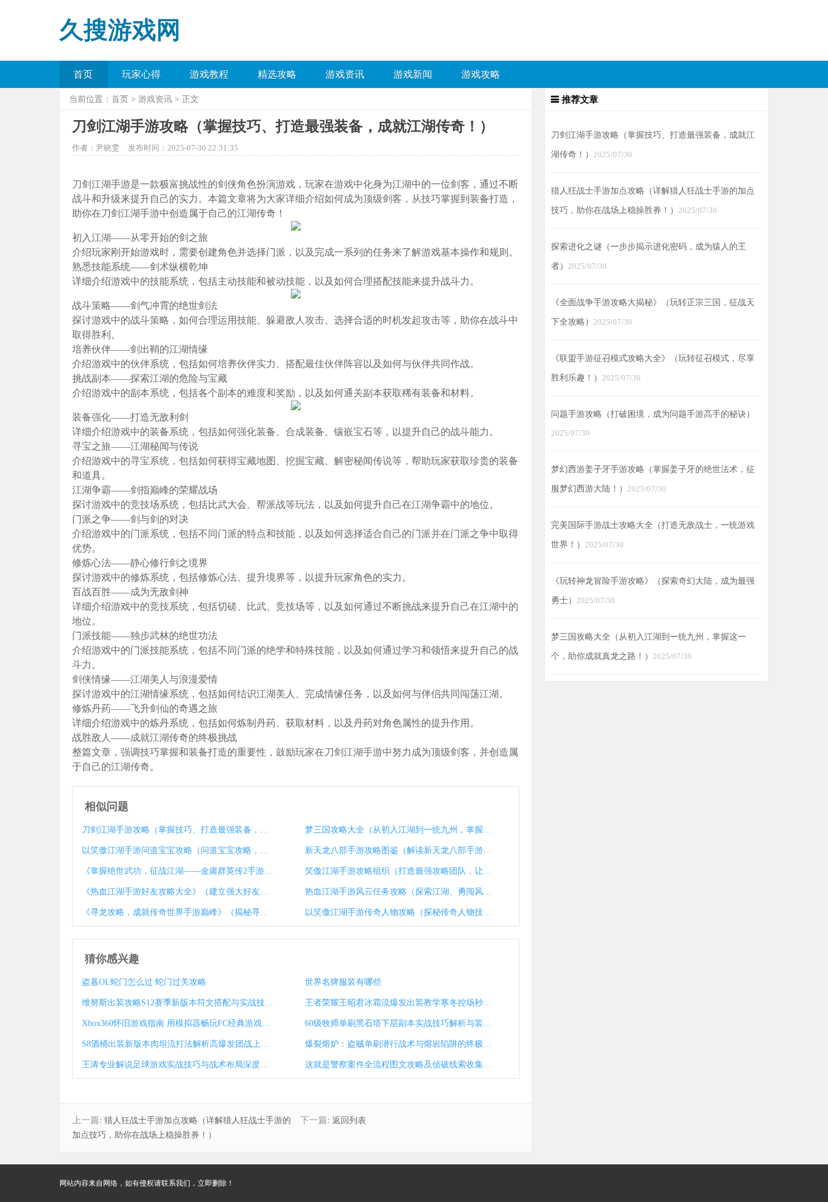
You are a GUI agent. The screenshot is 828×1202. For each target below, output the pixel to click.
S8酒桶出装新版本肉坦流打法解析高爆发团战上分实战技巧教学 (177, 1043)
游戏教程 (209, 74)
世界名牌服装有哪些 (343, 982)
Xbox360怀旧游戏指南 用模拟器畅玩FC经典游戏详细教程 (177, 1023)
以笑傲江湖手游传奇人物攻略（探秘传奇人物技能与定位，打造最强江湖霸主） (400, 912)
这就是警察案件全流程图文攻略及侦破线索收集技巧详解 (400, 1064)
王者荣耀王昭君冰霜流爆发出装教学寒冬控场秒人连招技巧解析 (400, 1002)
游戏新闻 (412, 74)
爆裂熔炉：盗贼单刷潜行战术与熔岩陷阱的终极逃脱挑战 (400, 1043)
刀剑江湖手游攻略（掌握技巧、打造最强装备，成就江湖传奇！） (177, 829)
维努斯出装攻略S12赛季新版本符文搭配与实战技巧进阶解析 (177, 1002)
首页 (83, 74)
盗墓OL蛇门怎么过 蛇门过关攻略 (144, 982)
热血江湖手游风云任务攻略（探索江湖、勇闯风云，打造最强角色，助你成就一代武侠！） (400, 891)
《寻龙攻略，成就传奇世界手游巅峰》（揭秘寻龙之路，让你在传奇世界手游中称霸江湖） (177, 912)
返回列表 (349, 1120)
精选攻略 (277, 74)
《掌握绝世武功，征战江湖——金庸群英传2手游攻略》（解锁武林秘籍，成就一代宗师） (177, 871)
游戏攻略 (480, 74)
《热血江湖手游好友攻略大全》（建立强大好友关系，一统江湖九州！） (177, 891)
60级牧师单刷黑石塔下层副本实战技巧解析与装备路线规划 (400, 1023)
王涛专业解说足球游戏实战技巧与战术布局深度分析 (177, 1064)
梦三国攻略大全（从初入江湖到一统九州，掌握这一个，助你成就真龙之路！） (400, 829)
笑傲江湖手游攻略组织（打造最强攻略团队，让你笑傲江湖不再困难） (400, 871)
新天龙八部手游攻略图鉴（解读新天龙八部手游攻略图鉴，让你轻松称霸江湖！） (400, 850)
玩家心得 (141, 74)
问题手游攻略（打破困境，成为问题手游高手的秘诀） (653, 414)
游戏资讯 (345, 74)
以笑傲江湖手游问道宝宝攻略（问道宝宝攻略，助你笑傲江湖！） (177, 850)
